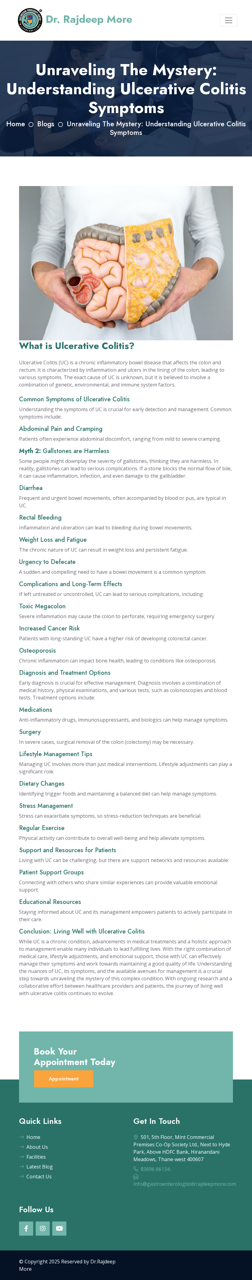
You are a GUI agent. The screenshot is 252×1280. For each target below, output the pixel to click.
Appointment (64, 1078)
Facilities (36, 1156)
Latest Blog (39, 1166)
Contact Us (39, 1176)
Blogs (45, 124)
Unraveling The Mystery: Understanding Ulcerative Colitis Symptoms (156, 128)
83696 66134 (155, 1169)
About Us (37, 1147)
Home (15, 124)
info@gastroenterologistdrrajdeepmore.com (184, 1184)
